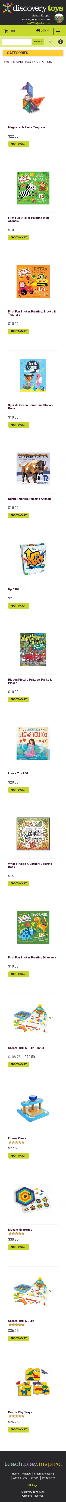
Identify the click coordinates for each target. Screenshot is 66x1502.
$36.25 (13, 1331)
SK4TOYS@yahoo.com (38, 23)
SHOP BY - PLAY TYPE (25, 61)
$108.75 (14, 1057)
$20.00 (13, 782)
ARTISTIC (47, 61)
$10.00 (13, 230)
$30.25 (13, 1239)
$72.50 (29, 1057)
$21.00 (13, 598)
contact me (48, 1477)
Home (6, 61)
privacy (35, 1477)
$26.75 (13, 1422)
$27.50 (13, 1148)
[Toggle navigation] (58, 31)
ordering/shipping (44, 1473)
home (15, 1473)
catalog (26, 1473)
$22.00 (13, 136)
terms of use (20, 1477)
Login (45, 30)
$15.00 (13, 508)
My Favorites (51, 40)
